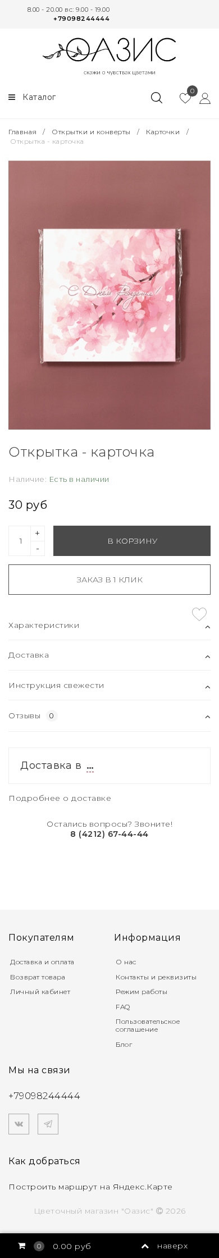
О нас (126, 962)
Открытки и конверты (91, 131)
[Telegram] (48, 1124)
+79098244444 (81, 18)
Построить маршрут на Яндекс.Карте (90, 1187)
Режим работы (141, 991)
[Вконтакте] (18, 1124)
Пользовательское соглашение (148, 1025)
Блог (124, 1044)
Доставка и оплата (42, 962)
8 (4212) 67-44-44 (109, 834)
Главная (23, 131)
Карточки (163, 131)
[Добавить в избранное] (199, 614)
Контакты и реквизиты (156, 977)
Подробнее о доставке (59, 798)
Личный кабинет (40, 991)
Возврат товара (37, 977)
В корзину (132, 541)
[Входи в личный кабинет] (201, 97)
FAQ (123, 1006)
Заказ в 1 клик (110, 580)
